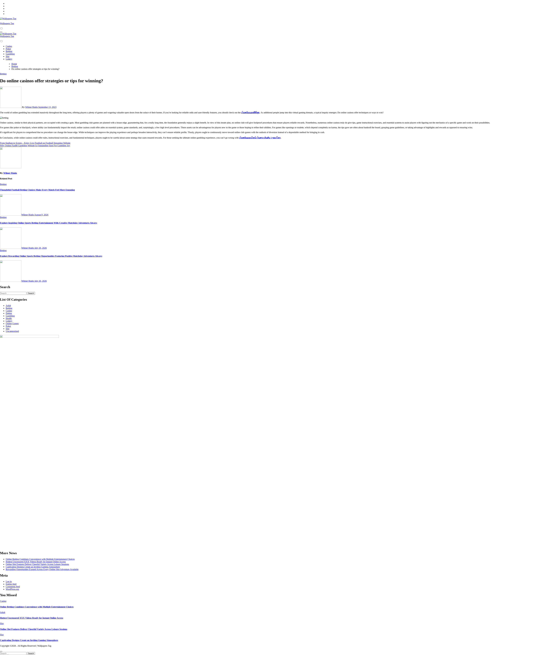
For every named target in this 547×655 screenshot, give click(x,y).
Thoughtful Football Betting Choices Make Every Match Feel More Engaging (37, 190)
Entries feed (11, 584)
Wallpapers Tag (7, 23)
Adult (8, 305)
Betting (9, 51)
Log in (9, 581)
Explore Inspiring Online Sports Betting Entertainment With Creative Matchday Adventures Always (48, 223)
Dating (9, 313)
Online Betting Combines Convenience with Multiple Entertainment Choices (40, 559)
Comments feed (13, 586)
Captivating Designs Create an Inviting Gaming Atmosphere (33, 567)
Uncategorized (12, 331)
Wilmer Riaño (31, 107)
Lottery (9, 59)
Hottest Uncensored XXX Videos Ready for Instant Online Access (36, 561)
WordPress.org (12, 589)
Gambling (10, 54)
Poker (8, 49)
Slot (7, 56)
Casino (9, 46)
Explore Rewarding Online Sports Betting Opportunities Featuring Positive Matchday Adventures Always (51, 256)
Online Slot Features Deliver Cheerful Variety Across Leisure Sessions (37, 564)
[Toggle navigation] (1, 31)
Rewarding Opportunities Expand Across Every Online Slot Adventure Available (42, 569)
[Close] (1, 651)
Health (9, 318)
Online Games (12, 323)
